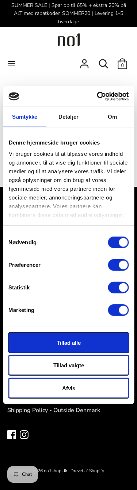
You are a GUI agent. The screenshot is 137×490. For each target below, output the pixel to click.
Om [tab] (112, 116)
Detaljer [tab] (68, 116)
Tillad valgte (68, 365)
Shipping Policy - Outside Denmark (53, 410)
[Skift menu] (11, 63)
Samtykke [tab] (24, 116)
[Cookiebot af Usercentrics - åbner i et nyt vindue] (97, 96)
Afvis (68, 388)
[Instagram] (24, 434)
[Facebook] (11, 434)
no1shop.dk (56, 471)
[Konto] (84, 61)
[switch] (118, 264)
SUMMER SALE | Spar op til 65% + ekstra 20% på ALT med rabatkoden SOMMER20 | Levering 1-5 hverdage (68, 13)
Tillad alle (69, 342)
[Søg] (103, 61)
